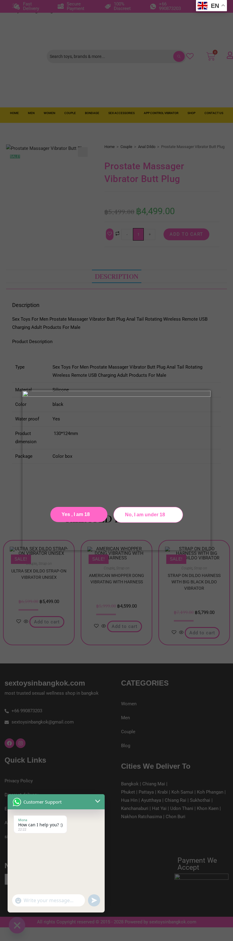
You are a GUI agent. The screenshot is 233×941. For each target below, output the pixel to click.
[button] (148, 515)
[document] (116, 470)
